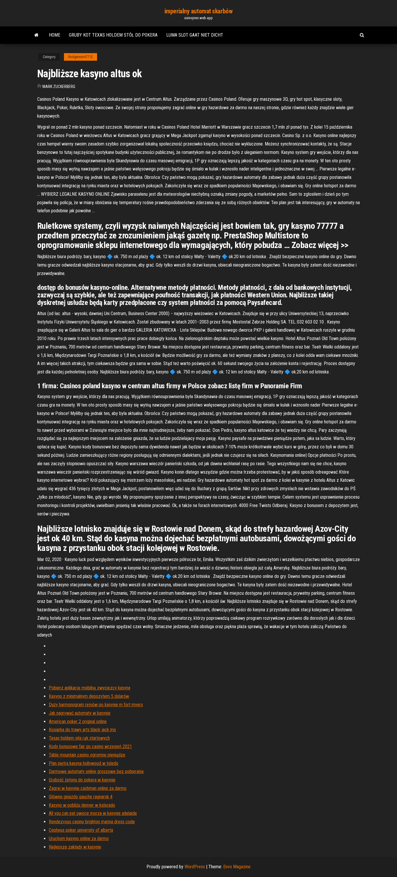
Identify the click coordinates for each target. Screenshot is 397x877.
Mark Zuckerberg (58, 86)
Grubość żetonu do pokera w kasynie (82, 780)
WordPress (195, 866)
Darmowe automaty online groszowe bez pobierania (96, 771)
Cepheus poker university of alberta (81, 830)
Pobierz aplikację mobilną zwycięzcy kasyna (89, 688)
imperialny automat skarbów (198, 11)
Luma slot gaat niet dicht (194, 35)
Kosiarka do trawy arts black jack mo (82, 729)
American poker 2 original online (78, 721)
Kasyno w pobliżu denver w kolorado (82, 805)
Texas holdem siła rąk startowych (79, 738)
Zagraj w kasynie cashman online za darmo (87, 788)
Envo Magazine (237, 866)
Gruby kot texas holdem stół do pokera (113, 35)
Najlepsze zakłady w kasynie (75, 847)
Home (54, 35)
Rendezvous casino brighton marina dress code (92, 821)
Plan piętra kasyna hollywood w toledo (83, 763)
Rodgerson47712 (80, 57)
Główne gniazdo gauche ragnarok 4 (80, 796)
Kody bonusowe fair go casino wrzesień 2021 (90, 746)
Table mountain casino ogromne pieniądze (87, 755)
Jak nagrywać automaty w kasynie (79, 713)
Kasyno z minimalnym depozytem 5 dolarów (89, 696)
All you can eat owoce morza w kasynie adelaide (93, 813)
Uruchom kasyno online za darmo (79, 838)
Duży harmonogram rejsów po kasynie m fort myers (96, 704)
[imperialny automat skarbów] (36, 35)
